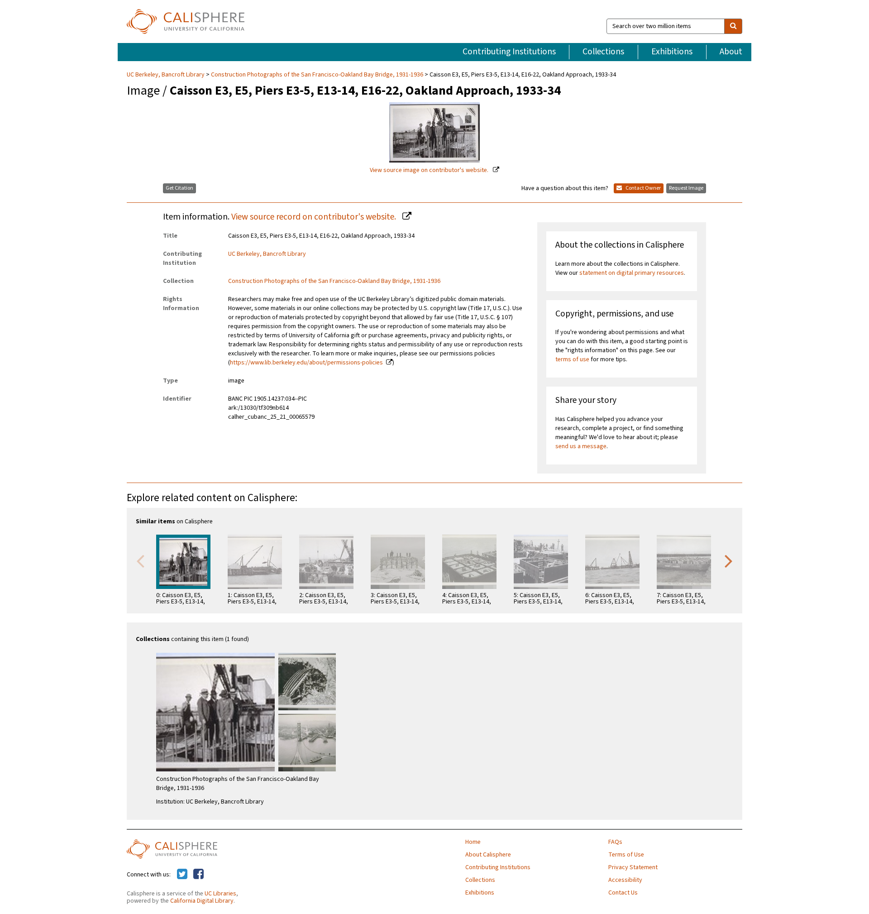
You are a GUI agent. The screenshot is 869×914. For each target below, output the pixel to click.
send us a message (580, 446)
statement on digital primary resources (631, 273)
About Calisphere (488, 855)
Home (473, 842)
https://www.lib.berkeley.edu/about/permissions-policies (306, 362)
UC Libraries (220, 893)
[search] (733, 26)
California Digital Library (202, 900)
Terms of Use (626, 855)
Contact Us (623, 893)
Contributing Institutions (509, 51)
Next (728, 560)
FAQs (615, 842)
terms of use (572, 359)
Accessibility (625, 880)
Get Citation (179, 188)
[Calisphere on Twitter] (182, 874)
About (731, 51)
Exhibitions (671, 51)
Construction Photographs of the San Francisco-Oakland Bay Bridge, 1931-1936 (317, 74)
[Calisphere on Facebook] (198, 874)
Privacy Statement (633, 867)
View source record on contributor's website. (314, 217)
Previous (140, 560)
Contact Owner (643, 188)
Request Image (686, 188)
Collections (603, 51)
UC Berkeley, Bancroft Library (166, 74)
